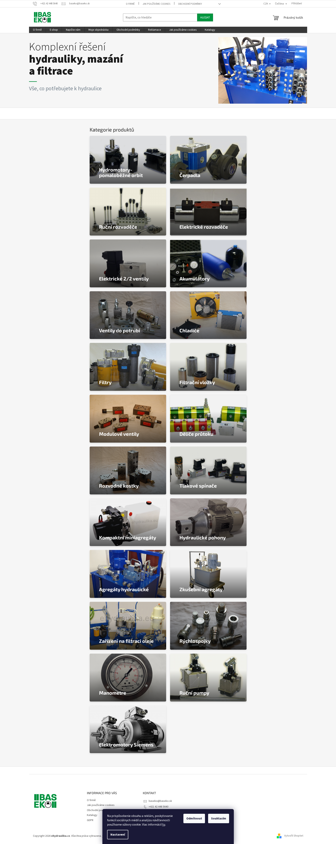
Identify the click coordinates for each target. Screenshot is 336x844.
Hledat (205, 17)
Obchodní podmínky (190, 4)
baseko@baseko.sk (160, 801)
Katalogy (92, 815)
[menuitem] (37, 30)
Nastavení (117, 834)
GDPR (90, 820)
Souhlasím (218, 818)
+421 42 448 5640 (158, 807)
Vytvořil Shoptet (293, 836)
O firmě (130, 4)
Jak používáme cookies (156, 4)
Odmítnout (194, 818)
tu (163, 824)
